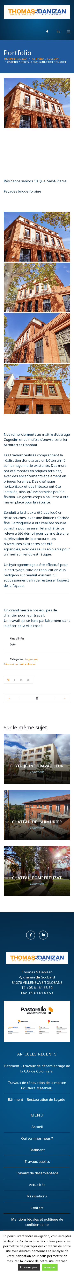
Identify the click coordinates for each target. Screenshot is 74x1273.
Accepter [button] (49, 1267)
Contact (37, 1207)
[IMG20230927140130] (37, 287)
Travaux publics (37, 1161)
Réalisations (37, 1196)
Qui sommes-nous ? (37, 1138)
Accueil (37, 1126)
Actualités (37, 1184)
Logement (31, 659)
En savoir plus (28, 1267)
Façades (10, 191)
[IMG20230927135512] (37, 338)
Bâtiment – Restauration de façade (36, 1099)
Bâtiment (37, 1149)
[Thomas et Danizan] (37, 11)
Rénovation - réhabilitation (20, 664)
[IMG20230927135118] (37, 389)
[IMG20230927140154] (37, 237)
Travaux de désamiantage (37, 1173)
